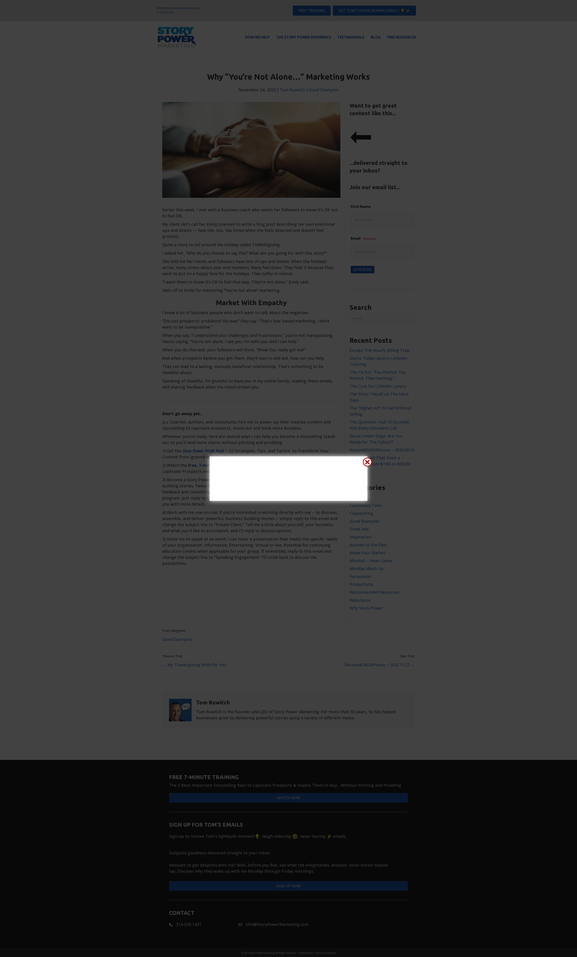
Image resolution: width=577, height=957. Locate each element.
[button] (367, 462)
